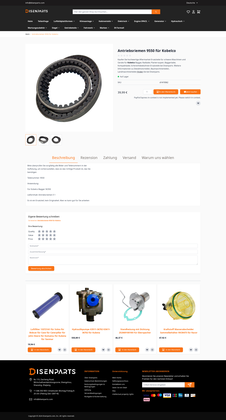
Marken (103, 28)
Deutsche (190, 3)
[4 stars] (50, 231)
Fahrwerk (88, 28)
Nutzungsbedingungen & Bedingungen (94, 385)
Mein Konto (116, 378)
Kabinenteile (105, 21)
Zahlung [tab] (110, 157)
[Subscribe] (189, 384)
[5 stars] (54, 231)
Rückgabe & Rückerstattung (95, 396)
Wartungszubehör (36, 28)
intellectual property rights (123, 394)
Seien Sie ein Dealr (119, 387)
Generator (159, 21)
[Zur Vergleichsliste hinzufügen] (65, 350)
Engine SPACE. (140, 21)
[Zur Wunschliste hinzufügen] (198, 103)
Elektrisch (122, 21)
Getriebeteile (71, 28)
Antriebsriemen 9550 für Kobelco (45, 34)
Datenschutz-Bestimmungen (95, 381)
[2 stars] (43, 231)
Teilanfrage (43, 21)
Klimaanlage (86, 21)
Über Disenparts (90, 378)
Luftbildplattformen (63, 21)
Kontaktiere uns (118, 384)
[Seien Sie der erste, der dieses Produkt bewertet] (159, 55)
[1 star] (39, 231)
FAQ (113, 391)
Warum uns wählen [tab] (158, 157)
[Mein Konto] (193, 12)
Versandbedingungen (93, 393)
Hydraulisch (176, 21)
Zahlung (87, 390)
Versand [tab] (129, 157)
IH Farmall (119, 28)
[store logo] (36, 11)
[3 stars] (47, 231)
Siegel (54, 28)
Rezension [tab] (89, 157)
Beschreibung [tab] (63, 157)
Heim (30, 21)
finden (140, 71)
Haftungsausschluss (120, 381)
